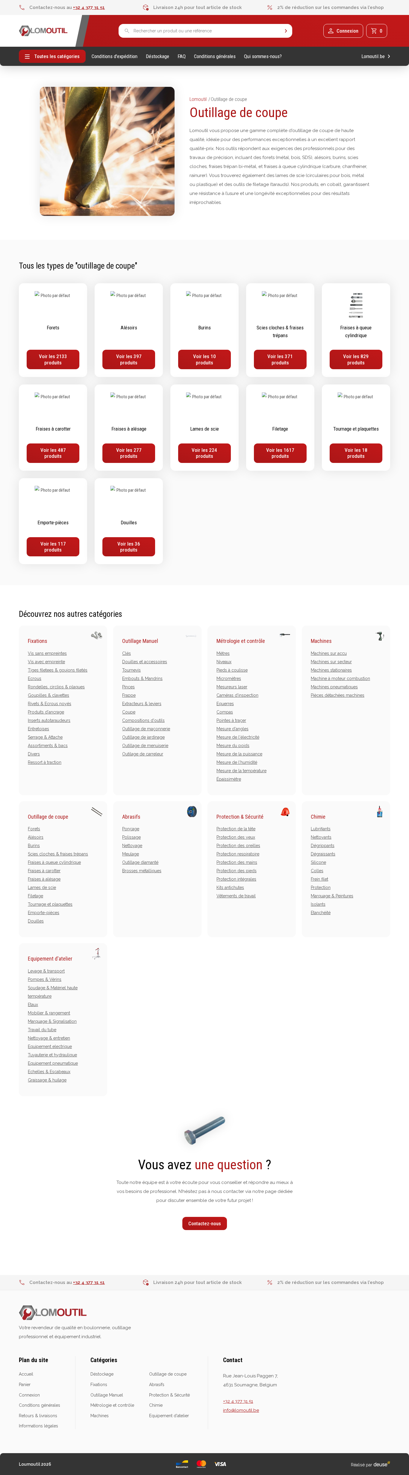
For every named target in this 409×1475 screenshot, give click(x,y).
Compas (224, 712)
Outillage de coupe (48, 817)
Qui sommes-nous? (263, 56)
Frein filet (319, 879)
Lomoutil (198, 99)
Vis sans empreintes (47, 653)
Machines (321, 641)
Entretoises (38, 728)
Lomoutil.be (373, 56)
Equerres (225, 703)
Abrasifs (131, 817)
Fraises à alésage (44, 879)
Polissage (131, 837)
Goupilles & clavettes (48, 695)
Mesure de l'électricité (237, 737)
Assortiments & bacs (48, 745)
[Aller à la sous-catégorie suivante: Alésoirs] (129, 330)
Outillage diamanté (140, 862)
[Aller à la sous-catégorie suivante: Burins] (204, 330)
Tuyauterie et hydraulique (52, 1055)
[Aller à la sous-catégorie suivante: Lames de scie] (204, 427)
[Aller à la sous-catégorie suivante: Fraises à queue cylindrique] (356, 330)
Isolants (318, 904)
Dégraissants (323, 854)
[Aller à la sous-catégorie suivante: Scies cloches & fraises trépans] (280, 330)
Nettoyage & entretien (49, 1038)
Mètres (223, 653)
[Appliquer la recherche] (286, 31)
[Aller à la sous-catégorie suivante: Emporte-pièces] (53, 521)
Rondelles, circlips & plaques (56, 687)
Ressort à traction (44, 762)
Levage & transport (46, 971)
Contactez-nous (204, 1223)
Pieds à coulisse (232, 670)
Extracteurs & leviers (141, 703)
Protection (321, 887)
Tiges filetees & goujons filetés (57, 670)
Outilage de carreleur (142, 754)
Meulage (130, 854)
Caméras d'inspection (237, 695)
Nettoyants (321, 837)
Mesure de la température (241, 770)
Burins (34, 845)
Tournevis (131, 670)
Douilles (36, 921)
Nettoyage (132, 845)
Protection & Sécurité (239, 817)
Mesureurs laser (231, 687)
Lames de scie (42, 887)
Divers (34, 754)
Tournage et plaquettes (50, 904)
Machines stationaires (331, 670)
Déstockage (157, 56)
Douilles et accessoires (144, 661)
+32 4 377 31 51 (89, 7)
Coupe (128, 712)
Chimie (318, 817)
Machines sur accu (329, 653)
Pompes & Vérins (44, 979)
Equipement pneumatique (53, 1063)
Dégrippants (322, 845)
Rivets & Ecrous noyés (49, 703)
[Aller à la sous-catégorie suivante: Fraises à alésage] (129, 427)
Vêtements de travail (236, 896)
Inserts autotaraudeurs (49, 720)
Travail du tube (42, 1029)
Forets (34, 828)
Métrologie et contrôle (240, 641)
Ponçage (130, 828)
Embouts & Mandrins (142, 678)
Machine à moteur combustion (340, 678)
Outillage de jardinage (143, 737)
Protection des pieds (236, 870)
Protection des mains (236, 862)
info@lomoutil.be (241, 1410)
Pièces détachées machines (337, 695)
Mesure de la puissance (239, 754)
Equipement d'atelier (50, 958)
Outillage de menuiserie (145, 745)
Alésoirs (35, 837)
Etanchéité (321, 912)
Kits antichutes (230, 887)
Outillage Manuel (140, 641)
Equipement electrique (50, 1046)
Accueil (26, 1374)
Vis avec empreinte (46, 661)
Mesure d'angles (232, 728)
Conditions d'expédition (114, 56)
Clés (126, 653)
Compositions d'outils (143, 720)
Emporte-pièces (43, 912)
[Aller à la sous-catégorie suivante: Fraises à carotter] (53, 427)
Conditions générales (215, 56)
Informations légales (38, 1425)
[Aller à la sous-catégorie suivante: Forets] (53, 330)
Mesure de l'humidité (236, 762)
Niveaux (223, 661)
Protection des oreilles (238, 845)
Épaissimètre (228, 779)
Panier (25, 1384)
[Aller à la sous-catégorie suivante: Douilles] (129, 521)
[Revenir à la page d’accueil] (43, 30)
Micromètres (228, 678)
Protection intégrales (236, 879)
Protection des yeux (235, 837)
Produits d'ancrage (46, 712)
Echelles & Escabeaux (49, 1071)
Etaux (33, 1004)
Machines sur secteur (331, 661)
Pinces (128, 687)
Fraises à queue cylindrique (54, 862)
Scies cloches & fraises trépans (58, 854)
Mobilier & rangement (49, 1013)
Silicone (318, 862)
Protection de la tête (235, 828)
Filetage (35, 896)
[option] (81, 7)
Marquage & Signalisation (52, 1021)
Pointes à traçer (231, 720)
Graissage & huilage (47, 1080)
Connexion (29, 1395)
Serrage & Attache (45, 737)
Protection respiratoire (237, 854)
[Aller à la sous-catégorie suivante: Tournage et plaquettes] (356, 427)
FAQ (182, 56)
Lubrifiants (321, 828)
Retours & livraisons (38, 1415)
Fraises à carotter (44, 870)
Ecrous (34, 678)
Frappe (129, 695)
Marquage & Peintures (332, 896)
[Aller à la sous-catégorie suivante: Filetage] (280, 427)
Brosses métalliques (141, 870)
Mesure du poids (232, 745)
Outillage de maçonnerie (146, 728)
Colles (317, 870)
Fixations (37, 641)
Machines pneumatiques (334, 687)
